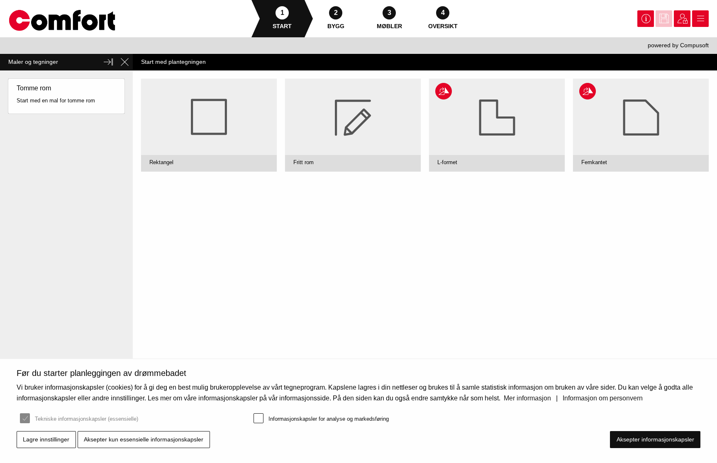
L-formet (447, 162)
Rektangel (161, 162)
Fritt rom (303, 162)
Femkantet (594, 162)
